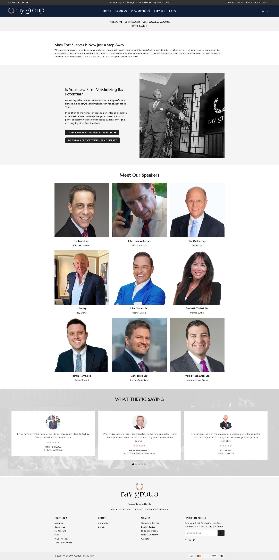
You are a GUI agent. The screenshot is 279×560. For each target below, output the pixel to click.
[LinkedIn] (194, 540)
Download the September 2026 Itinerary (92, 140)
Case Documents (149, 534)
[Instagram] (190, 540)
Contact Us (59, 527)
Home (107, 10)
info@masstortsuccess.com (154, 509)
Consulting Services (151, 523)
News (172, 10)
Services (159, 10)
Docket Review (148, 527)
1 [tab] (133, 464)
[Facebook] (186, 540)
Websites (145, 538)
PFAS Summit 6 (140, 10)
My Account (60, 530)
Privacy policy (61, 538)
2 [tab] (136, 464)
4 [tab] (142, 464)
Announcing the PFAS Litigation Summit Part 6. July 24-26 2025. (139, 2)
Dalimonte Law (139, 245)
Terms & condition (63, 542)
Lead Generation (149, 530)
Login (57, 534)
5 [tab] (145, 464)
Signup (101, 527)
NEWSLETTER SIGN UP (195, 518)
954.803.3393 (125, 509)
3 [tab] (139, 464)
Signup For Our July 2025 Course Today (92, 132)
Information (103, 523)
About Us (121, 10)
